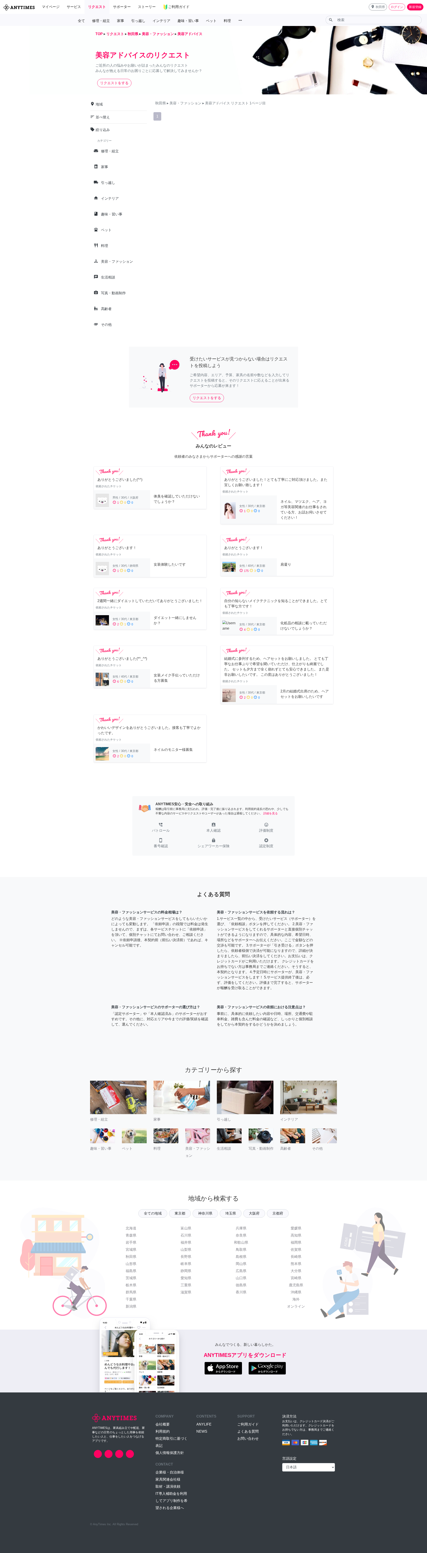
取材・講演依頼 (167, 1486)
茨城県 (131, 1278)
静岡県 (186, 1271)
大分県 (296, 1271)
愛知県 (186, 1278)
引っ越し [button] (138, 21)
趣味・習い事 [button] (188, 21)
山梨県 (186, 1249)
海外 (296, 1299)
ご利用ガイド (248, 1424)
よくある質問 (248, 1431)
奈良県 (241, 1235)
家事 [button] (120, 21)
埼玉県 (230, 1213)
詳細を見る (270, 813)
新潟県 (131, 1306)
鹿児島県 (296, 1285)
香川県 (241, 1292)
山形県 (131, 1264)
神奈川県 (205, 1213)
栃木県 (131, 1285)
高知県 (296, 1235)
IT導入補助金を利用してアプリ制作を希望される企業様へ (171, 1501)
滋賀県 (186, 1292)
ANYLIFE (203, 1424)
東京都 (180, 1213)
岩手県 (131, 1242)
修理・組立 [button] (101, 21)
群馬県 (131, 1292)
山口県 (241, 1278)
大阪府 (254, 1213)
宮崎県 (296, 1278)
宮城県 (131, 1249)
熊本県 (296, 1264)
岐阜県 (186, 1264)
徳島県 (241, 1285)
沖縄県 (296, 1292)
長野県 (186, 1257)
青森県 (131, 1235)
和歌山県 (241, 1242)
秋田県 (131, 1257)
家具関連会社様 (167, 1479)
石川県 (186, 1235)
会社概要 (162, 1424)
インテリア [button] (161, 21)
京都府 (277, 1213)
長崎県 (296, 1257)
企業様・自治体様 (169, 1472)
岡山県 (241, 1264)
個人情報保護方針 (169, 1453)
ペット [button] (211, 21)
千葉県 (131, 1299)
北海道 (131, 1228)
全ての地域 (153, 1213)
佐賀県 (296, 1249)
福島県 (131, 1271)
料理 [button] (227, 21)
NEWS (201, 1431)
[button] (378, 7)
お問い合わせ (248, 1438)
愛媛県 (296, 1228)
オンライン (296, 1306)
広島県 (241, 1271)
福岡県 (296, 1242)
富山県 (186, 1228)
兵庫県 (241, 1228)
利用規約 (162, 1431)
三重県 (186, 1285)
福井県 (186, 1242)
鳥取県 (241, 1249)
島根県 (241, 1257)
